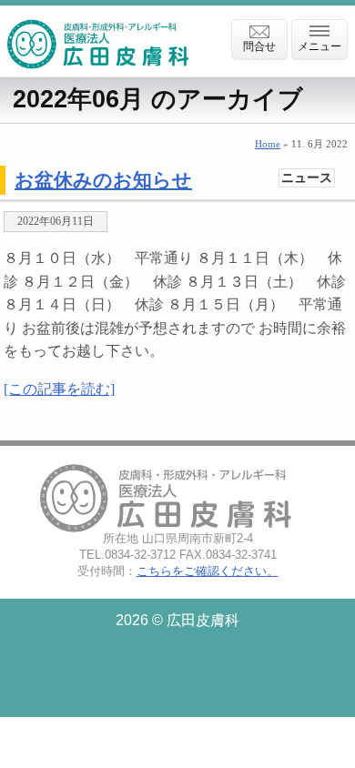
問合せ (259, 46)
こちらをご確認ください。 (208, 571)
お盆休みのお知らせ (103, 179)
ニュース (306, 178)
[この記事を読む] (59, 389)
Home (267, 143)
